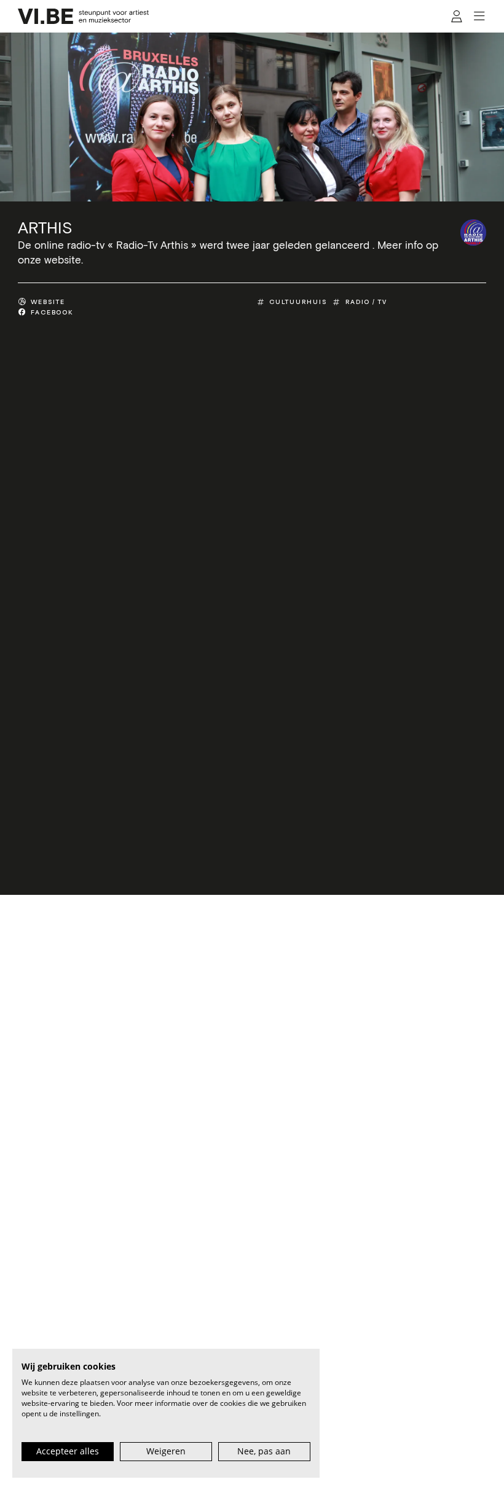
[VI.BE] (83, 16)
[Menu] (479, 16)
